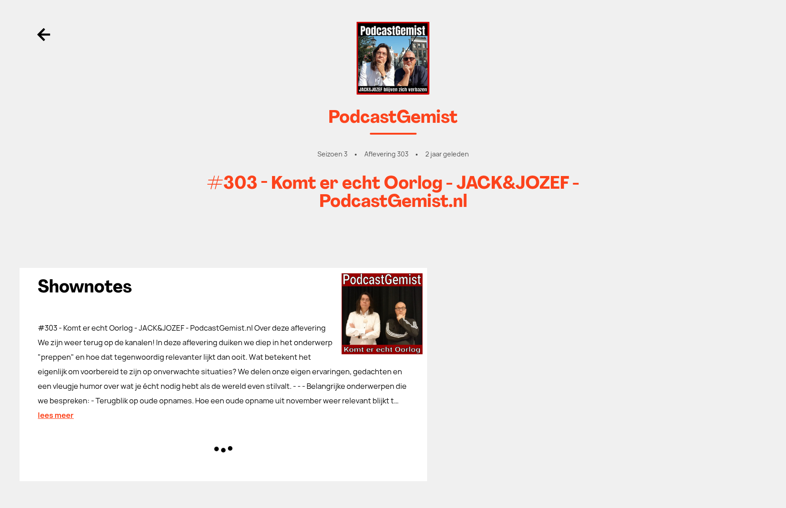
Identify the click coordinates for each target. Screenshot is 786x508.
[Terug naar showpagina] (393, 58)
